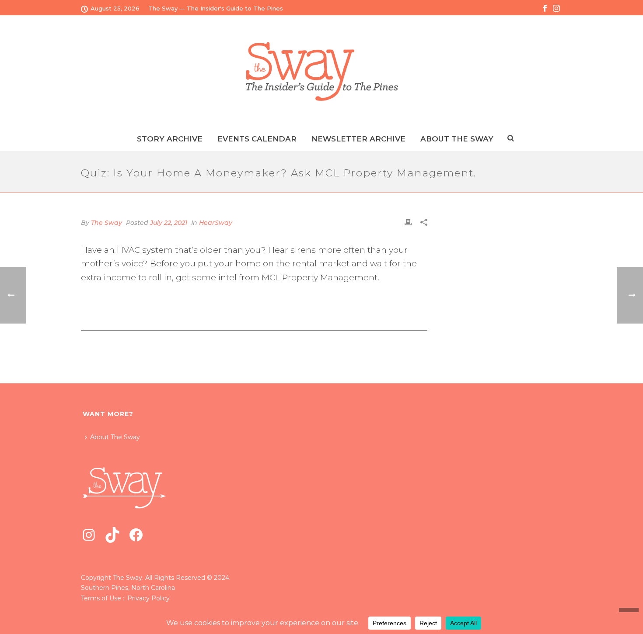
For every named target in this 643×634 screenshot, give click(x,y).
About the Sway (456, 138)
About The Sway (115, 437)
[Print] (408, 222)
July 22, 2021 (168, 223)
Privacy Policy (148, 598)
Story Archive (170, 138)
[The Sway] (321, 71)
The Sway (106, 223)
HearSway (215, 223)
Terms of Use (101, 598)
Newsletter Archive (358, 138)
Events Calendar (257, 138)
